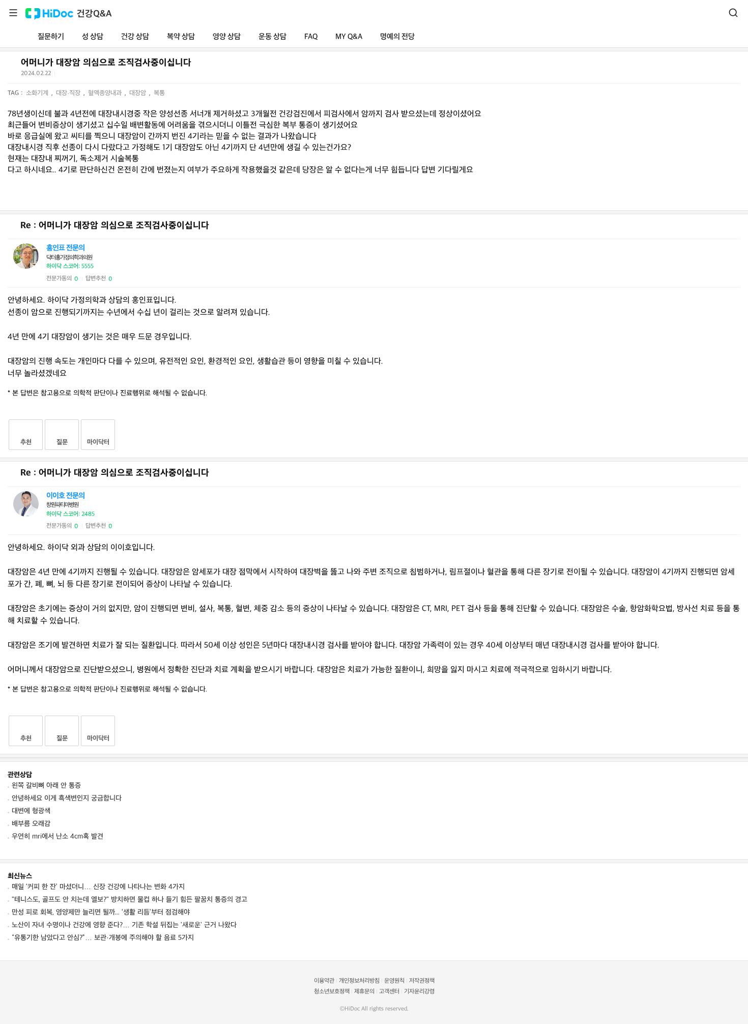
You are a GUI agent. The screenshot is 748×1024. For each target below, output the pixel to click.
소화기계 (38, 93)
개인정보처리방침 (359, 981)
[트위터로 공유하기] (64, 75)
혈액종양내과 (106, 93)
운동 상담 (272, 37)
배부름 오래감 (31, 823)
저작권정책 (422, 981)
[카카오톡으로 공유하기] (88, 75)
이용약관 (324, 981)
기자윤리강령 (419, 991)
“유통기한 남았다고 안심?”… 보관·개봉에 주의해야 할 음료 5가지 (103, 937)
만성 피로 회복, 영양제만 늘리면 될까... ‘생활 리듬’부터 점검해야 (101, 912)
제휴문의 (364, 991)
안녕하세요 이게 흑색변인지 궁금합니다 (67, 798)
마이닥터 (98, 442)
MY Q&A (348, 37)
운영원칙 (394, 981)
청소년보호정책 (332, 991)
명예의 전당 (397, 37)
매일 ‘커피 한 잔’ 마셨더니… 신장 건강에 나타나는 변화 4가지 (98, 887)
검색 (733, 12)
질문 (62, 442)
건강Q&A (94, 14)
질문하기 (51, 37)
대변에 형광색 (31, 811)
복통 (159, 93)
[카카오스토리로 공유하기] (101, 75)
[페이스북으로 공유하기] (76, 75)
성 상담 (92, 37)
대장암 (138, 93)
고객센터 (389, 991)
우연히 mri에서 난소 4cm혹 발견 (57, 836)
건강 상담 (135, 37)
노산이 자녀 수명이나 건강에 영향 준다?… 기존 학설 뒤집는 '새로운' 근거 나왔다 (124, 925)
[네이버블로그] (114, 75)
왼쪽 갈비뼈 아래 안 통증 (46, 785)
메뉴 (13, 13)
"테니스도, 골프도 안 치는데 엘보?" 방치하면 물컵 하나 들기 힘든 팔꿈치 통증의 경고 (129, 899)
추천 (26, 442)
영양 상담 (227, 37)
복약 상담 (181, 37)
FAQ (311, 37)
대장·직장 (69, 93)
